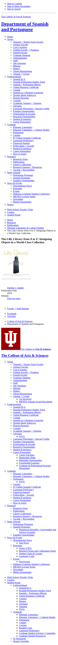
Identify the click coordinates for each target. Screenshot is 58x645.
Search (10, 204)
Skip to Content (14, 3)
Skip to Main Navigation (18, 6)
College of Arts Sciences (20, 321)
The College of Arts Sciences (16, 16)
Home (10, 36)
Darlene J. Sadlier (15, 288)
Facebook (11, 313)
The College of (35, 349)
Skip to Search (14, 9)
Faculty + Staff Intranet (18, 308)
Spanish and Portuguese (24, 26)
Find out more (13, 298)
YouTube (11, 316)
